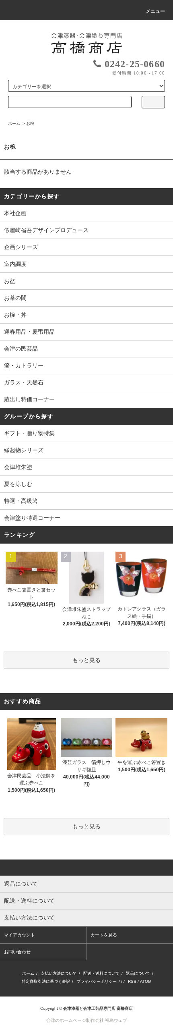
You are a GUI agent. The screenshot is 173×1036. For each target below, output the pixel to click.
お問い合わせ (17, 951)
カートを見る (104, 934)
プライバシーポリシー (96, 981)
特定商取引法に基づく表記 (46, 981)
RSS (132, 981)
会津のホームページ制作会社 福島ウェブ (86, 1020)
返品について (138, 973)
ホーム (14, 123)
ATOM (145, 981)
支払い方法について (59, 973)
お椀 (30, 123)
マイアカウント (19, 934)
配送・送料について (101, 973)
